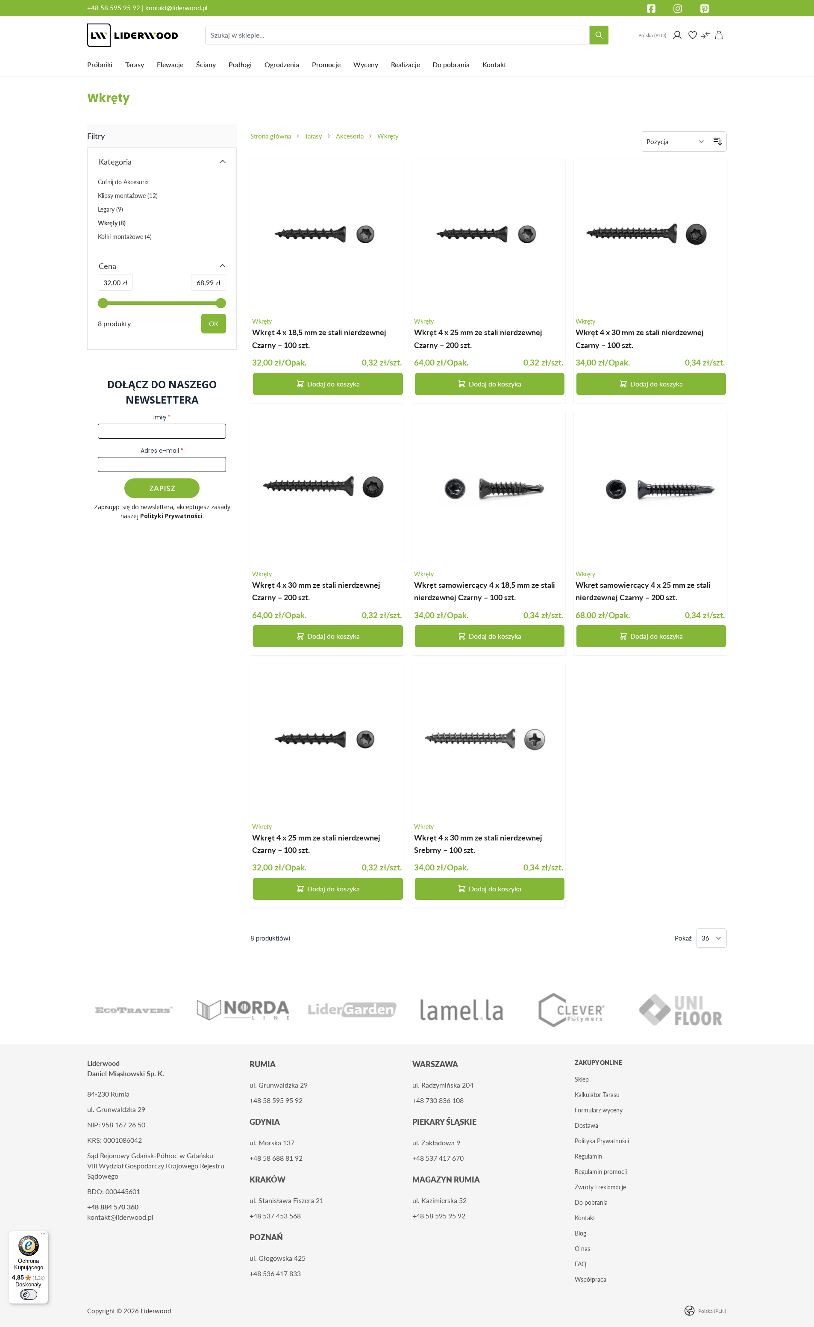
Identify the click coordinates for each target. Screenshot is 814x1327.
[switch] (28, 1294)
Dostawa (586, 1125)
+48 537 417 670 (438, 1157)
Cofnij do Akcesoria (123, 182)
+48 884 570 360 (112, 1207)
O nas (582, 1248)
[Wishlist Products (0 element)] (692, 35)
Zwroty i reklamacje (600, 1187)
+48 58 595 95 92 (114, 7)
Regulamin (588, 1156)
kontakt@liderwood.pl (176, 7)
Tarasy (313, 136)
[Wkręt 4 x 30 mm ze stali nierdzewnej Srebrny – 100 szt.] (488, 740)
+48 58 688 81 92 (276, 1157)
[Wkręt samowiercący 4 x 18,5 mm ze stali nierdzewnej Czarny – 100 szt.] (488, 487)
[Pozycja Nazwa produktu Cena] (675, 141)
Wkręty (388, 136)
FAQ (580, 1264)
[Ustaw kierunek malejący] (718, 141)
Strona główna (270, 136)
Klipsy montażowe (128, 196)
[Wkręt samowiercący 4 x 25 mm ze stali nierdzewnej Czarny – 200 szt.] (650, 487)
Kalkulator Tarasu (597, 1095)
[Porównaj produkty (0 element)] (705, 35)
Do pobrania (591, 1202)
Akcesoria (350, 136)
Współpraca (590, 1279)
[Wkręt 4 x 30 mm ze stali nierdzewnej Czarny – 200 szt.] (326, 487)
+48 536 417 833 (275, 1273)
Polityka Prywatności (602, 1141)
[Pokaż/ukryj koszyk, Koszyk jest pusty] (719, 35)
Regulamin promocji (601, 1172)
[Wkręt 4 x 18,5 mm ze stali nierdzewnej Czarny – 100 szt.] (326, 235)
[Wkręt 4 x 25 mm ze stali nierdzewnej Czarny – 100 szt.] (326, 740)
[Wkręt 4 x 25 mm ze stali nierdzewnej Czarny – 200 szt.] (488, 235)
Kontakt (585, 1218)
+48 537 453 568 (275, 1215)
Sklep (582, 1079)
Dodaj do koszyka (333, 383)
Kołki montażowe (125, 237)
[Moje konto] (677, 35)
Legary (110, 209)
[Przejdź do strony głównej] (132, 35)
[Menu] (43, 1236)
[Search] (599, 35)
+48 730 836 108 (438, 1100)
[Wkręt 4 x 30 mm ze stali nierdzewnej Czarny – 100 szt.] (650, 235)
